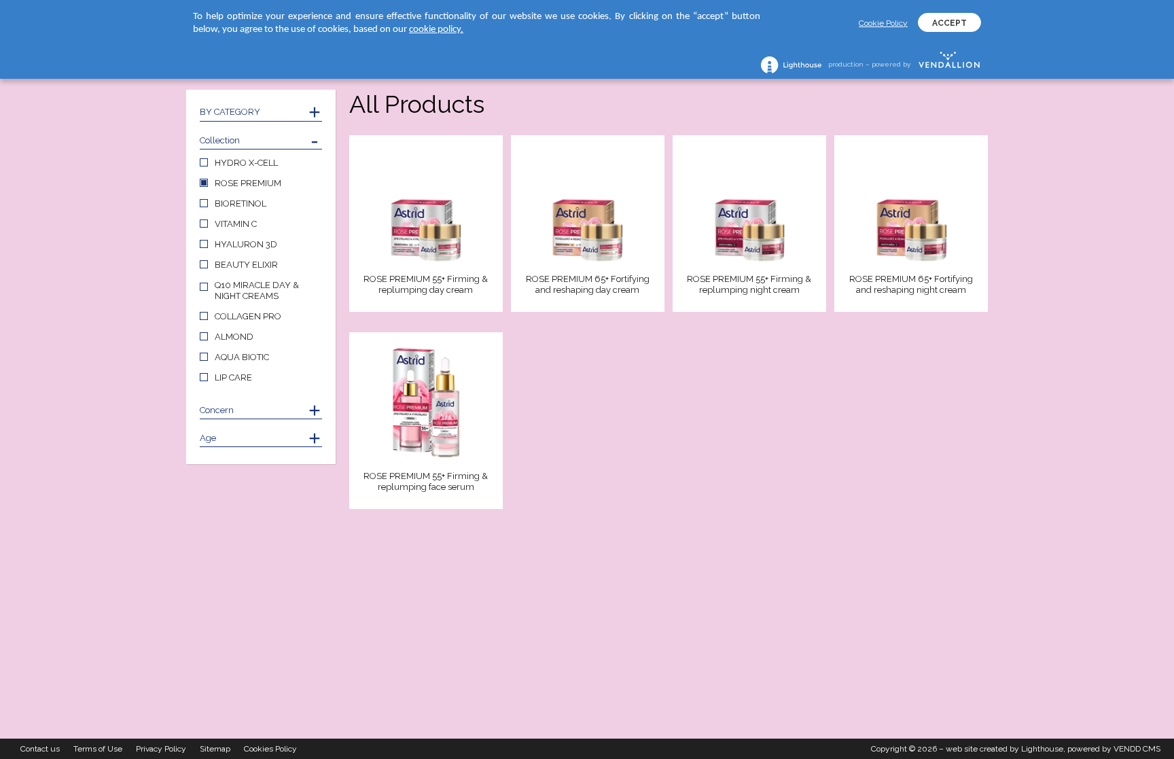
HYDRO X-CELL (246, 163)
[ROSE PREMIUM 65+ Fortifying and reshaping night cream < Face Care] (911, 206)
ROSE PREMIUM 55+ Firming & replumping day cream (425, 284)
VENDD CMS (1137, 749)
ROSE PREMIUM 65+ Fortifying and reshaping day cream (588, 284)
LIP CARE (233, 377)
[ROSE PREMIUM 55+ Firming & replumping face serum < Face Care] (426, 403)
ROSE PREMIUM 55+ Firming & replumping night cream (749, 284)
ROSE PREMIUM (248, 183)
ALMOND (234, 337)
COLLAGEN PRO (248, 316)
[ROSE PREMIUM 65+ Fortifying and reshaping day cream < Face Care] (587, 206)
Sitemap (215, 749)
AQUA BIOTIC (242, 357)
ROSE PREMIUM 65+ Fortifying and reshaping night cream (911, 284)
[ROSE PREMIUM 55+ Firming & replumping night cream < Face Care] (749, 206)
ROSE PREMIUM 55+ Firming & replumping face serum (425, 481)
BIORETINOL (240, 203)
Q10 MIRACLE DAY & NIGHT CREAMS (257, 290)
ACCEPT (949, 23)
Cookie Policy (883, 23)
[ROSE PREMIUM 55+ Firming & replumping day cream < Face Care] (426, 206)
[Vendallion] (949, 64)
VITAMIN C (236, 224)
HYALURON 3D (246, 244)
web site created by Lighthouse (1004, 749)
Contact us (40, 749)
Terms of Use (97, 749)
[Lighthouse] (791, 64)
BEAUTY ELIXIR (246, 265)
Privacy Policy (161, 749)
